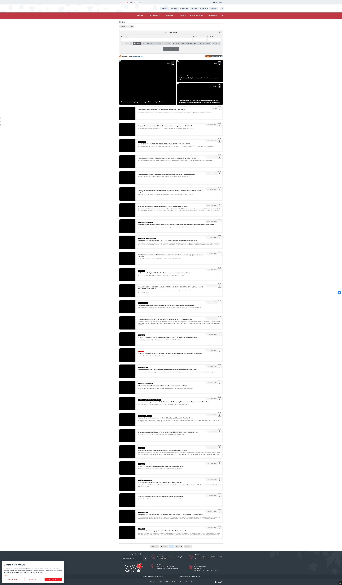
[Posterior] (219, 43)
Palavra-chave (125, 37)
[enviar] (145, 558)
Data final (210, 37)
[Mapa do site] (137, 2)
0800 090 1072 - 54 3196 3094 (165, 566)
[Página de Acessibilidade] (141, 2)
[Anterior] (131, 43)
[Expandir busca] (220, 32)
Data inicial (196, 37)
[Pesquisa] (222, 8)
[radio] (137, 43)
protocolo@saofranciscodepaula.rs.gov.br (167, 568)
